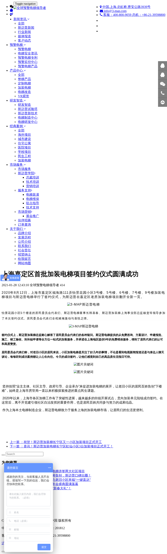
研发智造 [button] (17, 100)
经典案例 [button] (17, 126)
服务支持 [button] (24, 190)
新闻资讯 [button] (20, 19)
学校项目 (24, 151)
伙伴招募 (24, 220)
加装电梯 (24, 87)
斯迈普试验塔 (27, 109)
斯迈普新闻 (26, 27)
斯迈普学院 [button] (26, 173)
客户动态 (24, 40)
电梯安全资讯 (27, 53)
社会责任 (24, 250)
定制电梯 (24, 83)
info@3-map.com (114, 11)
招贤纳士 (24, 254)
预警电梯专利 (27, 57)
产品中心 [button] (17, 70)
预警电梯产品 (27, 66)
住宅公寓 (24, 143)
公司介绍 (24, 241)
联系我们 (24, 246)
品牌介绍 (24, 233)
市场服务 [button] (17, 164)
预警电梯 (24, 49)
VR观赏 (23, 96)
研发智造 (24, 104)
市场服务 (24, 169)
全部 (21, 23)
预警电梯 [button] (17, 44)
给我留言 (24, 258)
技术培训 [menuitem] (32, 181)
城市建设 (24, 139)
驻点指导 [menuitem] (32, 203)
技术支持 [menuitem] (32, 207)
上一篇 (56, 442)
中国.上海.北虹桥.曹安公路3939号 (126, 7)
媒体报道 (24, 36)
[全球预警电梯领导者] (83, 8)
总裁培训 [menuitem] (32, 177)
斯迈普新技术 (27, 113)
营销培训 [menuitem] (32, 186)
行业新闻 (24, 32)
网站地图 (24, 263)
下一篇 (61, 446)
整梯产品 (24, 79)
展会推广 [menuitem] (32, 216)
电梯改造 (24, 92)
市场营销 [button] (24, 211)
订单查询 (24, 224)
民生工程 (24, 156)
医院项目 (24, 147)
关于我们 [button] (17, 229)
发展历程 (24, 237)
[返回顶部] (162, 102)
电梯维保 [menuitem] (32, 199)
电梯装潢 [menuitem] (32, 194)
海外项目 (24, 134)
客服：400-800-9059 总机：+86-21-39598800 (133, 15)
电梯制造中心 (27, 117)
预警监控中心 (27, 62)
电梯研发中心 (27, 122)
